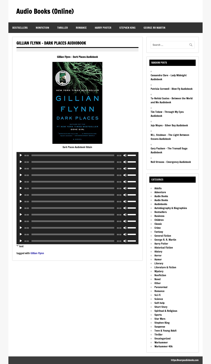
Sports (158, 315)
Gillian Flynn (37, 253)
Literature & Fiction (165, 267)
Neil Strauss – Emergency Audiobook (171, 162)
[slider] (132, 155)
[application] (77, 155)
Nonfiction (42, 27)
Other (157, 283)
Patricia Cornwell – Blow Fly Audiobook (172, 89)
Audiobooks (160, 204)
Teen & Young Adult (165, 330)
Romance (81, 27)
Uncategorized (162, 338)
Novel (157, 279)
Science (158, 299)
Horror (158, 255)
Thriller (62, 27)
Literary (158, 263)
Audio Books (161, 196)
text (21, 246)
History (158, 251)
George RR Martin (154, 27)
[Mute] (125, 155)
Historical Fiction (163, 247)
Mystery (158, 271)
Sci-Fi (157, 295)
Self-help (159, 303)
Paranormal (160, 287)
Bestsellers (20, 27)
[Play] (20, 155)
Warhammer (161, 342)
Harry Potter (161, 243)
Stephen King (127, 27)
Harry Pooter (103, 27)
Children (159, 220)
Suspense (159, 326)
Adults (158, 188)
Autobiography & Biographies (170, 208)
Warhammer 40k (163, 346)
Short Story (160, 307)
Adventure (160, 192)
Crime (157, 228)
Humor (158, 259)
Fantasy (158, 232)
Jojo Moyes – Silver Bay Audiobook (169, 125)
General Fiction (162, 236)
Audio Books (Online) (45, 11)
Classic (158, 224)
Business (159, 216)
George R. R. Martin (165, 239)
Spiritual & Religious (165, 311)
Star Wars (159, 319)
